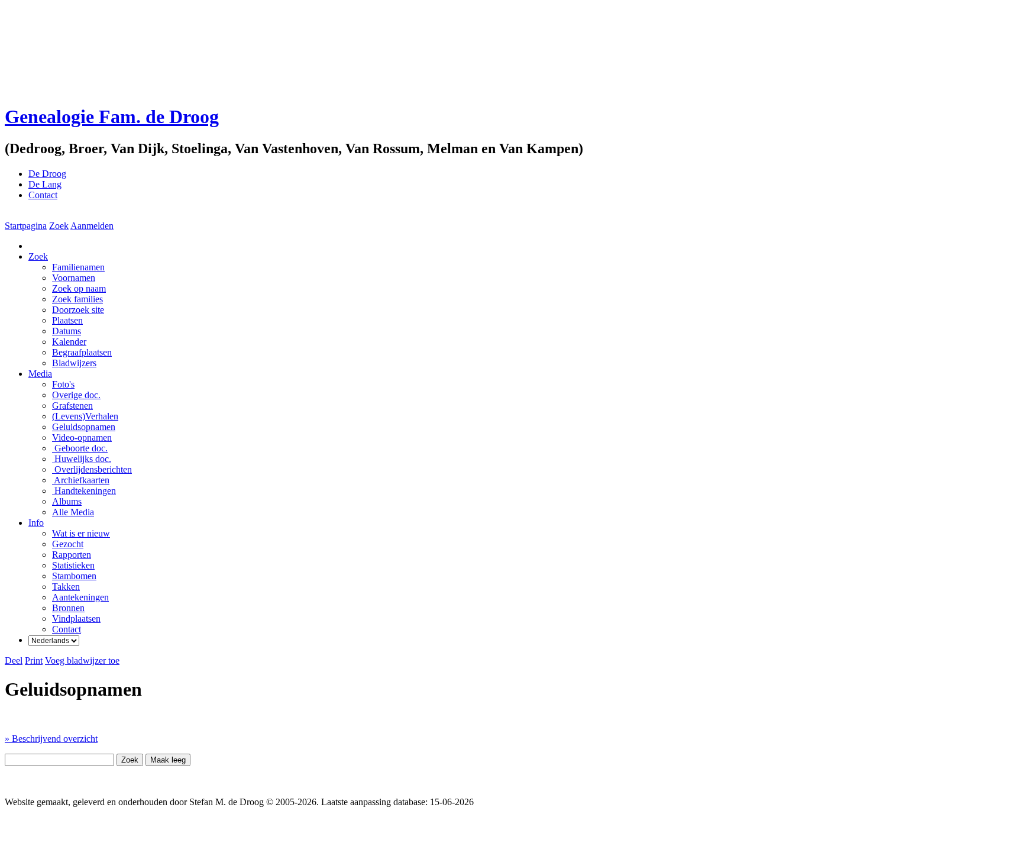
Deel (13, 660)
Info (36, 523)
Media (40, 374)
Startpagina (26, 226)
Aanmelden (92, 226)
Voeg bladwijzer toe (82, 660)
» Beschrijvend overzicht (51, 739)
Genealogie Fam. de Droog (112, 116)
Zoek (59, 226)
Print (34, 660)
